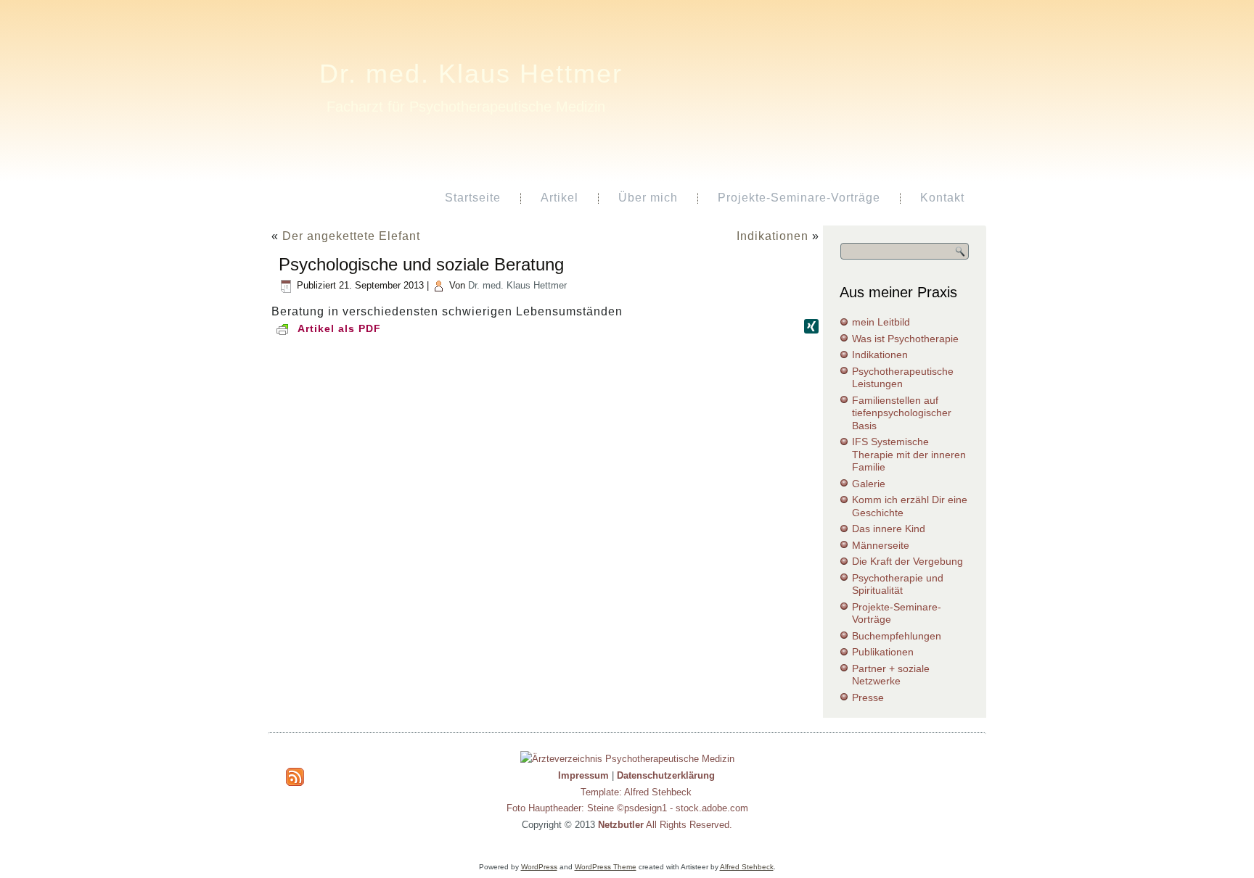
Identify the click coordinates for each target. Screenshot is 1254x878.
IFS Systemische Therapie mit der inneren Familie (909, 454)
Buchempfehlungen (896, 636)
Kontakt (942, 197)
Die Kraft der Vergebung (907, 561)
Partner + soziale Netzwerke (891, 675)
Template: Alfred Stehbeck (636, 792)
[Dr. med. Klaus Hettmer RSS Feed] (295, 777)
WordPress (539, 867)
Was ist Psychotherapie (905, 338)
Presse (868, 697)
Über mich (648, 197)
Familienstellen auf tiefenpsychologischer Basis (901, 412)
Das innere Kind (888, 528)
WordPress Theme (605, 867)
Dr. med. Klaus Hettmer (471, 73)
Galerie (868, 483)
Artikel (559, 197)
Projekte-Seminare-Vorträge (799, 197)
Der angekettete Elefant (351, 236)
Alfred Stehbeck (747, 867)
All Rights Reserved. (665, 824)
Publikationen (883, 652)
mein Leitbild (881, 322)
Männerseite (880, 545)
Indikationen (772, 236)
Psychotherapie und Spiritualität (897, 584)
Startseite (473, 197)
